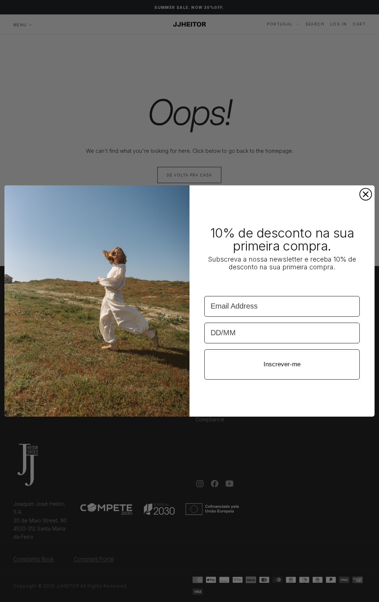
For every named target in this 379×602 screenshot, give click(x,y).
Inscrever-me (282, 364)
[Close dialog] (366, 194)
